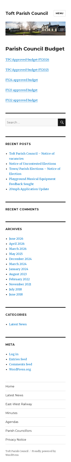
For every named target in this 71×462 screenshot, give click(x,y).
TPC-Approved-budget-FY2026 (27, 59)
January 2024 (18, 269)
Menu (60, 13)
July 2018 (15, 289)
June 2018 (16, 294)
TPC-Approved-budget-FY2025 (27, 70)
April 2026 (17, 243)
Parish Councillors (18, 430)
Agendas (11, 422)
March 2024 (18, 264)
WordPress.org (20, 369)
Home (9, 386)
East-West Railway (18, 404)
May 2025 (16, 254)
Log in (13, 354)
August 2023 (18, 274)
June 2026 (16, 238)
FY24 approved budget (21, 80)
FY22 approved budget (21, 100)
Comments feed (20, 364)
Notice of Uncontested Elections (32, 163)
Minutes (11, 413)
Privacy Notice (15, 439)
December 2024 (20, 259)
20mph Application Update (29, 189)
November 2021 (20, 284)
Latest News (18, 324)
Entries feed (18, 359)
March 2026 (18, 249)
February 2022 (19, 279)
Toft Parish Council (26, 13)
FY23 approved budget (21, 90)
